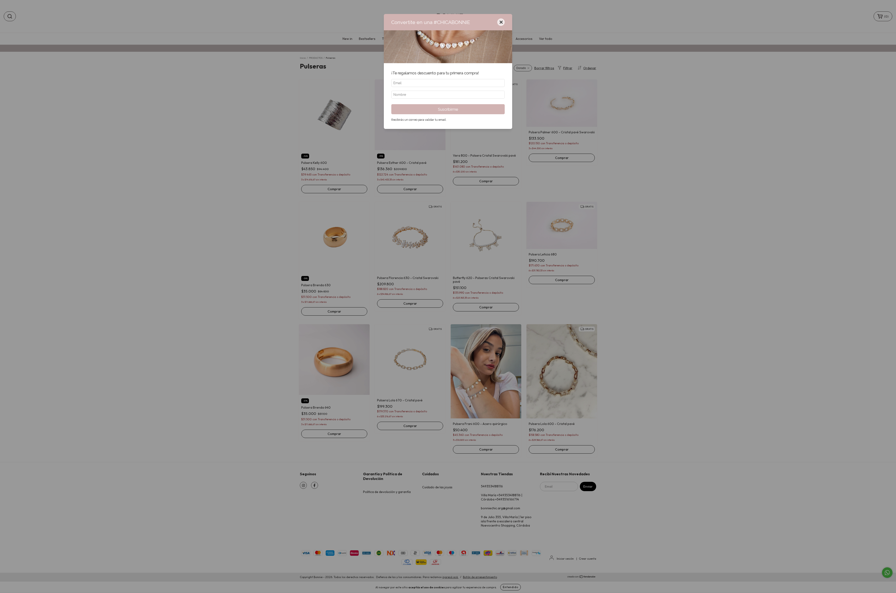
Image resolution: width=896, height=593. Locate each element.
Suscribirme (448, 109)
